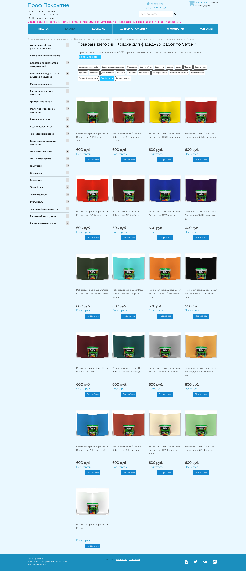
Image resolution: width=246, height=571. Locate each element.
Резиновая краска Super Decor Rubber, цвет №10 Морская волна (128, 293)
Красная (83, 73)
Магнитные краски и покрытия (41, 93)
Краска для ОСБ (114, 52)
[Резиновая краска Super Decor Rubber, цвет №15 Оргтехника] (165, 345)
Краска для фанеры (164, 52)
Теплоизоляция (38, 195)
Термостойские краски (42, 134)
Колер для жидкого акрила (45, 56)
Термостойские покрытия (44, 209)
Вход (163, 7)
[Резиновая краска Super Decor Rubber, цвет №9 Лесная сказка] (92, 266)
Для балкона (107, 73)
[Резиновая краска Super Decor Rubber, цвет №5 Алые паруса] (92, 188)
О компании (175, 29)
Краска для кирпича (91, 52)
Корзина (201, 2)
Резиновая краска (40, 119)
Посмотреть (83, 154)
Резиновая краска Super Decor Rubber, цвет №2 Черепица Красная (128, 137)
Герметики (36, 180)
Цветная (132, 73)
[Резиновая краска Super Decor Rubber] (92, 501)
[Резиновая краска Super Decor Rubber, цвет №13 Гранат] (92, 345)
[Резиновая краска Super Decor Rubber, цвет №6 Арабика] (128, 188)
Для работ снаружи (88, 78)
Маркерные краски (41, 84)
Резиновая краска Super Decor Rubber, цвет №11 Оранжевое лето (165, 293)
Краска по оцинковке (138, 52)
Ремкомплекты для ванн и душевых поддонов (44, 75)
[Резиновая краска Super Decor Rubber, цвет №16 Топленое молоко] (201, 345)
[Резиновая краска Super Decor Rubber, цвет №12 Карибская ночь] (201, 266)
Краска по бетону (89, 57)
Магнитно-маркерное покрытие (42, 110)
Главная (44, 29)
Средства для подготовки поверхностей (44, 65)
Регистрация (151, 7)
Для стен (159, 67)
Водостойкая (146, 67)
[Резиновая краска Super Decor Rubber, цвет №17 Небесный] (92, 423)
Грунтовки (36, 166)
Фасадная (132, 67)
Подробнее (93, 159)
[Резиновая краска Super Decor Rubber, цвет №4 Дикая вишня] (201, 110)
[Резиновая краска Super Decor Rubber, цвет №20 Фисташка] (201, 423)
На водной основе (179, 73)
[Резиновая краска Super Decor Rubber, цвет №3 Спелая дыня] (165, 110)
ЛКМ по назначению (41, 151)
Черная (188, 67)
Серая (179, 67)
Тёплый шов (37, 187)
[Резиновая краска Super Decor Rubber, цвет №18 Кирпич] (128, 423)
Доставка (98, 29)
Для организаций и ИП (135, 29)
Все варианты (123, 78)
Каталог (70, 29)
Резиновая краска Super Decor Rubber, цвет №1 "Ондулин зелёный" (92, 137)
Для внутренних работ (113, 67)
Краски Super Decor (41, 126)
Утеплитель (36, 202)
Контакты (206, 29)
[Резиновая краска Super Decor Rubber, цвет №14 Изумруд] (128, 345)
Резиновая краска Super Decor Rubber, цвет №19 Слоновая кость (165, 450)
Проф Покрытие (35, 559)
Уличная (121, 73)
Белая (170, 67)
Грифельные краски (41, 102)
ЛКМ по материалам (41, 159)
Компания (121, 559)
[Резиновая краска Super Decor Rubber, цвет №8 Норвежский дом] (201, 188)
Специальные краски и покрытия (43, 143)
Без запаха (144, 73)
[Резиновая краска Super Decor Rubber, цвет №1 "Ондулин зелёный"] (92, 110)
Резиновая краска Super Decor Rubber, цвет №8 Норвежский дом (201, 215)
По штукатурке (159, 73)
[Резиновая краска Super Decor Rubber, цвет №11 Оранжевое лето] (165, 266)
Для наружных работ (89, 67)
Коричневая (200, 67)
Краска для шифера (189, 52)
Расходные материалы (43, 223)
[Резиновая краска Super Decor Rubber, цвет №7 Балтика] (165, 188)
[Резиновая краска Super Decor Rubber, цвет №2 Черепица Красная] (128, 110)
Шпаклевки (36, 173)
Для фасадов (107, 78)
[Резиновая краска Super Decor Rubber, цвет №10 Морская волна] (128, 266)
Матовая (94, 73)
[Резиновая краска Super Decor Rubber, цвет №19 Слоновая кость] (165, 423)
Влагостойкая (197, 73)
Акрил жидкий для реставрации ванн (40, 47)
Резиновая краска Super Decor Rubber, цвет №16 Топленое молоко (201, 371)
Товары (109, 559)
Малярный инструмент (43, 216)
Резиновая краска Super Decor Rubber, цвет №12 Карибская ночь (201, 293)
